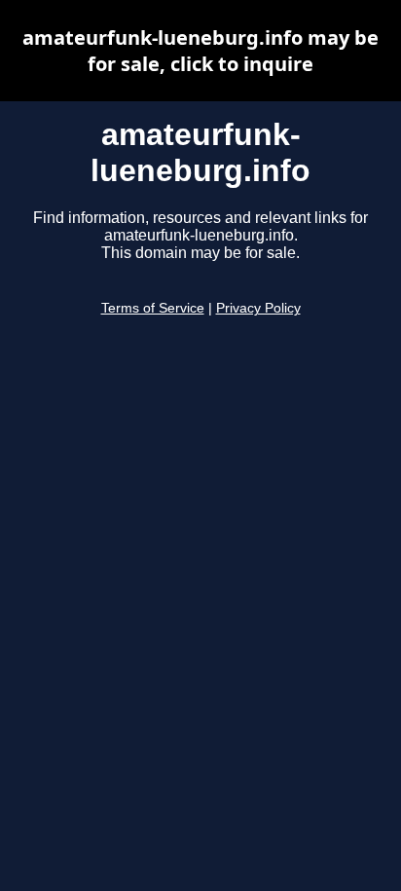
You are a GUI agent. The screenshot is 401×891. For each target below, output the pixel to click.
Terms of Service (152, 308)
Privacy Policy (258, 308)
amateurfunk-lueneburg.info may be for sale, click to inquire (200, 50)
